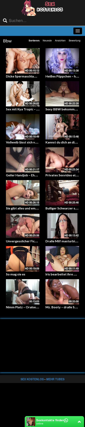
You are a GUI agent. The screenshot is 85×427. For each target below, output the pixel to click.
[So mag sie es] (23, 258)
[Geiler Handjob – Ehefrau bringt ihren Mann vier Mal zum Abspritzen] (23, 160)
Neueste (47, 40)
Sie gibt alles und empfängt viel (28, 208)
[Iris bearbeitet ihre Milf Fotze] (62, 258)
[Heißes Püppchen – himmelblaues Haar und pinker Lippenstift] (62, 61)
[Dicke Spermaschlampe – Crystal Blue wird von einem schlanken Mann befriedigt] (23, 61)
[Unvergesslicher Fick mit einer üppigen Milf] (23, 226)
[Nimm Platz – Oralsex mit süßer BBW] (23, 292)
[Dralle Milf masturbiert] (62, 226)
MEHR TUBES (55, 379)
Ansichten (60, 40)
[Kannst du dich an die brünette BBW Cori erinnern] (62, 126)
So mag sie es (15, 274)
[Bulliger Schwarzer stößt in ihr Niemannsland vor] (62, 192)
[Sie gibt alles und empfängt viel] (23, 192)
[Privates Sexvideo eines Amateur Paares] (62, 160)
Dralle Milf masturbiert (62, 241)
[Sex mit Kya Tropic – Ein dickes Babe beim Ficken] (23, 94)
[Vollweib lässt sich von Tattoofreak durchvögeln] (23, 126)
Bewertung (74, 40)
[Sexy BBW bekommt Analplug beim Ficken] (62, 94)
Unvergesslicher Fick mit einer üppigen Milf (37, 241)
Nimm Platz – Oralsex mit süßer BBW (33, 307)
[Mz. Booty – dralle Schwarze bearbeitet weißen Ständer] (62, 292)
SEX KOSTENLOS (32, 379)
